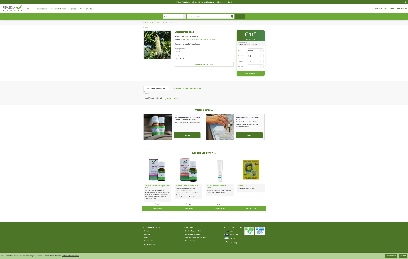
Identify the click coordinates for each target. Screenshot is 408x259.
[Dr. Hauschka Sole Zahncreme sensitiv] (220, 170)
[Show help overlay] (232, 16)
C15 (171, 98)
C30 (176, 98)
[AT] (12, 8)
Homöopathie (41, 9)
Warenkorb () (402, 8)
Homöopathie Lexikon (192, 234)
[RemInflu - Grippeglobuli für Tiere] (188, 170)
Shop (29, 9)
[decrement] (262, 68)
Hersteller (226, 2)
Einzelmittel (151, 22)
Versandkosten (190, 241)
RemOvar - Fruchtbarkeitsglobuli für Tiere (156, 186)
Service (73, 9)
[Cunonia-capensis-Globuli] (157, 45)
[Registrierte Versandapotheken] (249, 231)
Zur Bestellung (157, 208)
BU (160, 22)
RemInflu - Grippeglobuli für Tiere (187, 186)
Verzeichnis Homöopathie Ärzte (195, 237)
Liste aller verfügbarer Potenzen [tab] (186, 88)
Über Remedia (86, 9)
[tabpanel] (219, 183)
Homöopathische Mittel (192, 231)
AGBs (146, 237)
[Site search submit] (239, 16)
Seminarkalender (58, 9)
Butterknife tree (202, 39)
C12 (167, 98)
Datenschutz (148, 241)
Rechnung (233, 243)
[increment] (262, 65)
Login (392, 8)
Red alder (212, 39)
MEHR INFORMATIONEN (204, 64)
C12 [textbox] (249, 56)
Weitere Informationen (70, 256)
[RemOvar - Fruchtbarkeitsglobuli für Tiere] (157, 170)
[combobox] (255, 56)
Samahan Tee (242, 186)
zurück (146, 27)
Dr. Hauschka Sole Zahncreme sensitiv (217, 186)
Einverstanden (391, 256)
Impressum (147, 234)
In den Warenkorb (250, 73)
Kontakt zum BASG (150, 244)
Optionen (403, 256)
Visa (231, 231)
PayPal (232, 238)
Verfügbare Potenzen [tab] (156, 88)
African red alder (189, 39)
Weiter (187, 135)
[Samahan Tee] (251, 170)
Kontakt (146, 231)
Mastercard (234, 234)
